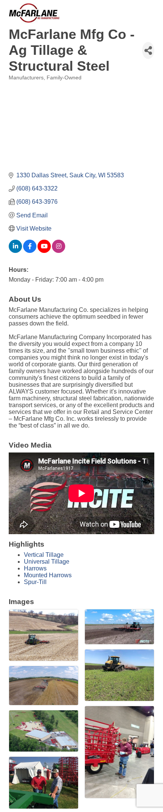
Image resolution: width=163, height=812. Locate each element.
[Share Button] (148, 50)
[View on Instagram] (58, 251)
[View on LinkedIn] (15, 251)
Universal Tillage (46, 561)
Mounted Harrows (48, 575)
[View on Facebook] (29, 251)
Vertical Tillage (44, 555)
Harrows (35, 568)
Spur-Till (35, 582)
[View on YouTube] (44, 251)
